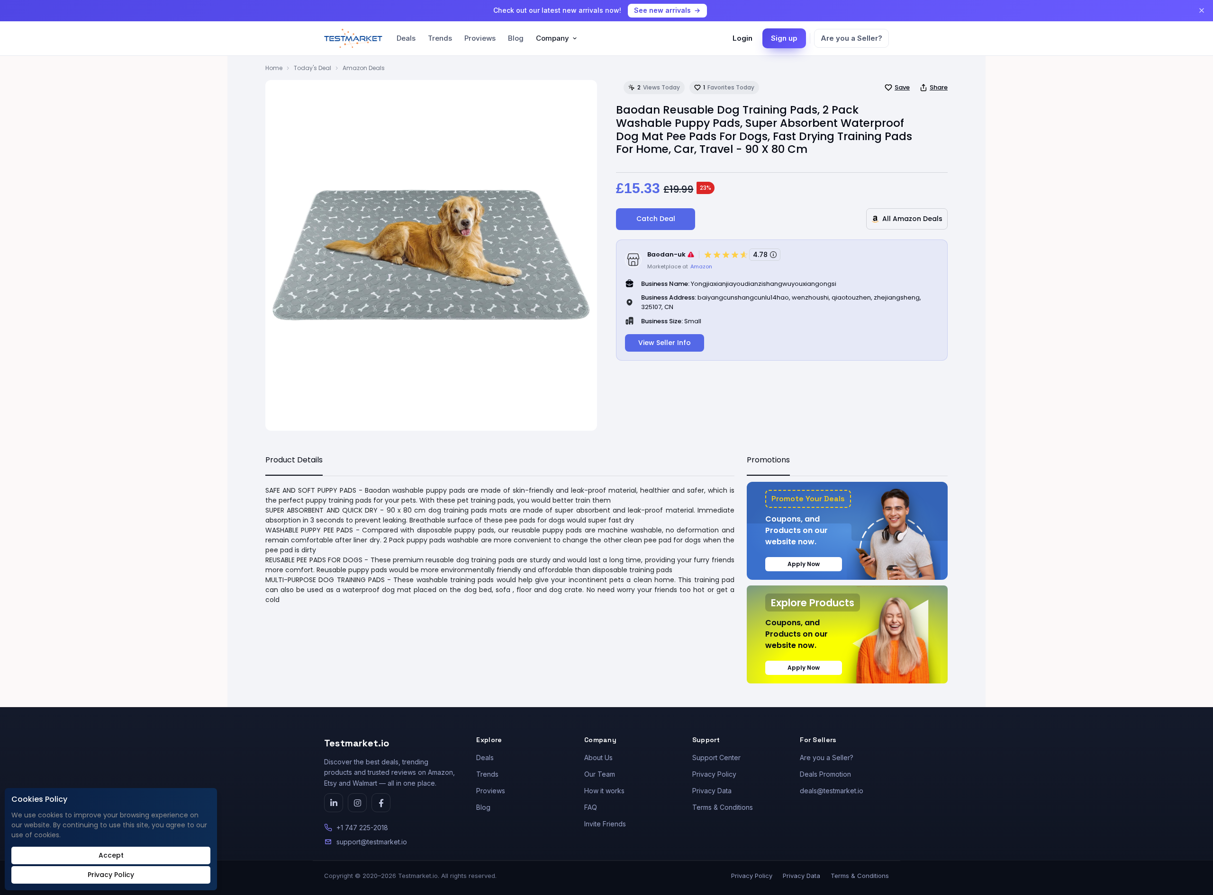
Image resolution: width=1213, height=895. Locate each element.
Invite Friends (605, 824)
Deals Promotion (825, 774)
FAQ (590, 807)
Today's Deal (312, 68)
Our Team (599, 774)
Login (742, 38)
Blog (516, 38)
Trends (440, 38)
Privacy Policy (714, 774)
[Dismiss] (1201, 10)
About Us (598, 757)
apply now (804, 564)
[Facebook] (380, 802)
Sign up (784, 38)
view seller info (664, 342)
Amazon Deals (364, 68)
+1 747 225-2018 (362, 828)
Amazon (701, 266)
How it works (604, 791)
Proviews (480, 38)
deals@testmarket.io (831, 791)
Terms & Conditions (722, 807)
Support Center (716, 757)
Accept (111, 855)
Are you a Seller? (851, 38)
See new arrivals (662, 10)
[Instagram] (357, 802)
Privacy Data (712, 791)
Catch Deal (655, 218)
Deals (406, 38)
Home (273, 68)
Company (552, 38)
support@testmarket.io (371, 842)
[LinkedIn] (333, 802)
